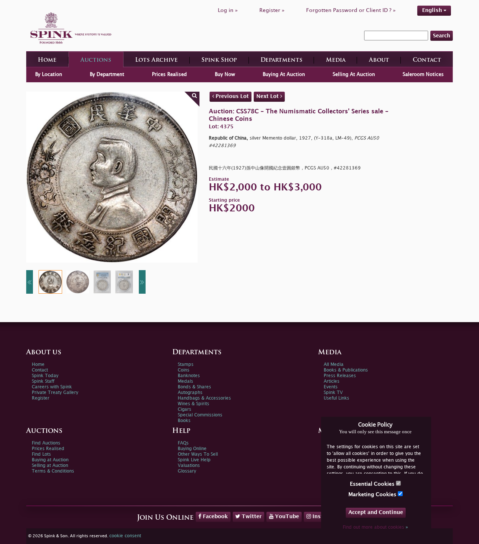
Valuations (189, 466)
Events (331, 387)
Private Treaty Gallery (55, 393)
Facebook (214, 516)
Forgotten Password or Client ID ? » (351, 10)
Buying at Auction (50, 460)
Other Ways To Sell (198, 454)
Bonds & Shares (194, 387)
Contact (427, 60)
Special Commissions (200, 415)
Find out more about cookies (375, 527)
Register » (271, 10)
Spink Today (45, 376)
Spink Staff (43, 381)
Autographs (190, 393)
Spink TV (333, 393)
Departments (281, 60)
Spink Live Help (194, 460)
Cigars (184, 409)
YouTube (286, 516)
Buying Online (192, 449)
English (432, 10)
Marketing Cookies (373, 494)
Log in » (228, 10)
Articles (331, 381)
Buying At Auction (284, 74)
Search (441, 35)
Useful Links (336, 398)
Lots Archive (156, 60)
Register (40, 398)
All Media (334, 365)
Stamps (185, 365)
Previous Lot (231, 96)
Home (47, 60)
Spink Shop (219, 60)
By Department (107, 74)
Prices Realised (169, 74)
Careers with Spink (52, 387)
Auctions (95, 60)
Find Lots (41, 454)
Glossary (187, 471)
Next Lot (268, 96)
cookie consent (125, 536)
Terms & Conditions (53, 471)
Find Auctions (46, 443)
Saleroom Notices (423, 74)
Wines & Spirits (193, 404)
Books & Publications (346, 370)
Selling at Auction (50, 466)
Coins (183, 370)
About (379, 60)
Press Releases (340, 376)
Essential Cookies (373, 484)
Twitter (251, 516)
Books (184, 421)
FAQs (183, 443)
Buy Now (225, 74)
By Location (48, 74)
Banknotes (189, 376)
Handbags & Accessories (204, 398)
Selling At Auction (354, 74)
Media (335, 60)
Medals (185, 381)
